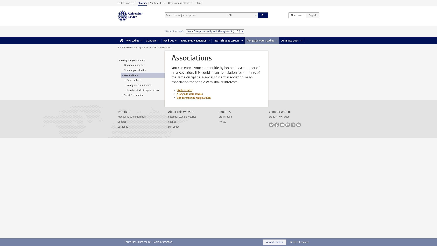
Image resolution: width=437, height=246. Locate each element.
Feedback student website (182, 116)
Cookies (172, 122)
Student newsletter (279, 116)
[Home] (121, 40)
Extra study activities (193, 40)
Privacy (222, 122)
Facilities (168, 40)
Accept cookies (274, 242)
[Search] (263, 15)
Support (151, 40)
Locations (123, 126)
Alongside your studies (260, 40)
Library (199, 3)
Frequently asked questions (132, 116)
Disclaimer (173, 126)
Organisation (225, 116)
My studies (132, 40)
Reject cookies (301, 242)
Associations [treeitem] (131, 75)
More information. (163, 242)
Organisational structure (180, 3)
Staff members (157, 3)
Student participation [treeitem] (135, 70)
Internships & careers (226, 40)
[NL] (297, 15)
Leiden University (126, 3)
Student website (125, 47)
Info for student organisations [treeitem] (143, 90)
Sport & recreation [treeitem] (134, 95)
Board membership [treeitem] (134, 65)
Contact (122, 122)
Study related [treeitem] (134, 80)
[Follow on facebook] (276, 124)
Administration (290, 40)
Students (142, 3)
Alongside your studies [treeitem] (133, 60)
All (230, 15)
